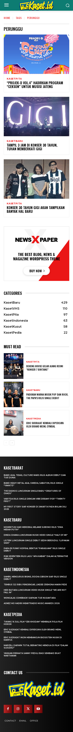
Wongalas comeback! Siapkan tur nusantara (30, 598)
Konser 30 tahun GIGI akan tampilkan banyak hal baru (36, 209)
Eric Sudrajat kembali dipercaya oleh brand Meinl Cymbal (45, 424)
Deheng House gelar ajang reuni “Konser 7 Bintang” (44, 367)
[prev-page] (6, 442)
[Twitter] (28, 709)
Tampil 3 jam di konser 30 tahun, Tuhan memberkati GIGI (32, 147)
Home (7, 18)
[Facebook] (8, 709)
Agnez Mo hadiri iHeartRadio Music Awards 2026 (32, 603)
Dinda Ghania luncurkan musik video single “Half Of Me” (36, 535)
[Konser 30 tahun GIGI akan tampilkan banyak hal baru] (36, 179)
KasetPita (14, 79)
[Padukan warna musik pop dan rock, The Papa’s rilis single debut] (13, 394)
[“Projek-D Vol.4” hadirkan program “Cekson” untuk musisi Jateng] (36, 54)
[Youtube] (38, 709)
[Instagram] (18, 709)
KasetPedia (33, 419)
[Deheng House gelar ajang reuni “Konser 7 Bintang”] (13, 366)
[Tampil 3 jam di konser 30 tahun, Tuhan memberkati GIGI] (36, 116)
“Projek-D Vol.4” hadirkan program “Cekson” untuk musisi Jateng (35, 84)
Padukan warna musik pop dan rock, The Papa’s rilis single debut (47, 396)
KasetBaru (15, 141)
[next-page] (12, 442)
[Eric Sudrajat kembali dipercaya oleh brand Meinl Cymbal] (13, 423)
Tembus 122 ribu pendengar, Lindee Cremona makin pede (35, 584)
